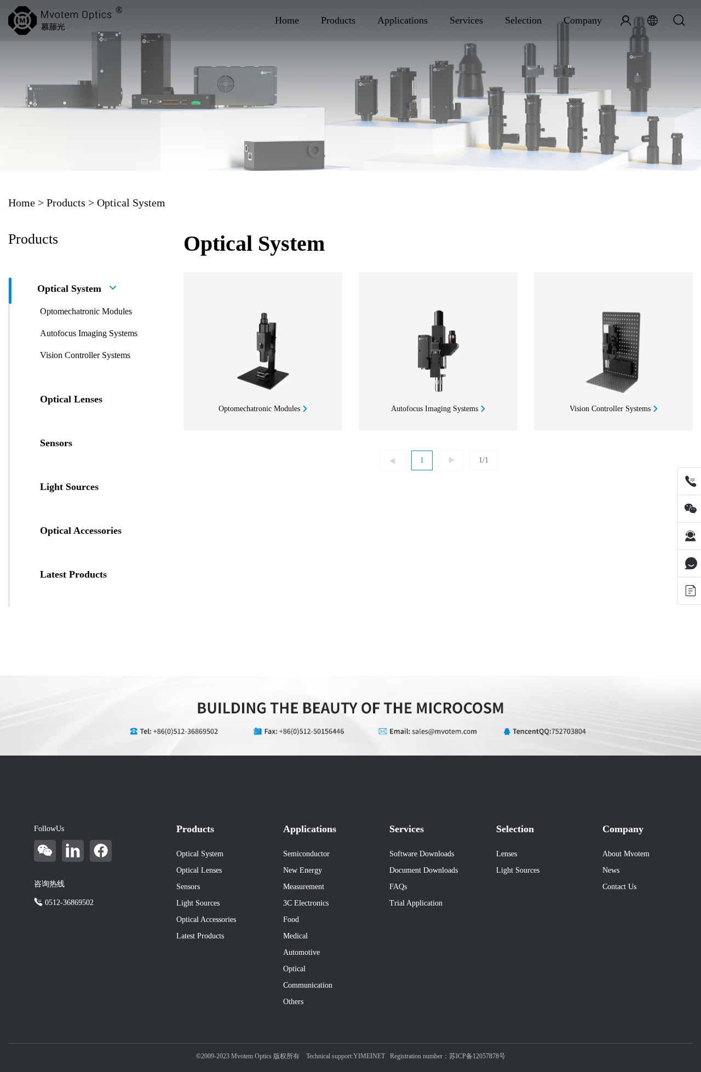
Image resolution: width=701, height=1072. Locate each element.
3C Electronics (306, 903)
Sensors (56, 442)
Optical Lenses (71, 399)
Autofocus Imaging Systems (88, 333)
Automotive (301, 952)
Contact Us (619, 887)
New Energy (302, 870)
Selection (523, 20)
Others (293, 1002)
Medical (295, 936)
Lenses (506, 854)
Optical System (131, 203)
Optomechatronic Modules (86, 311)
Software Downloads (421, 854)
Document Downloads (423, 870)
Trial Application (416, 903)
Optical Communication (307, 977)
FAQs (398, 887)
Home (287, 20)
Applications (402, 20)
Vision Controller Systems (85, 355)
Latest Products (73, 574)
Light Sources (69, 486)
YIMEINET (369, 1056)
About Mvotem (626, 854)
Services (466, 20)
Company (583, 20)
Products (338, 20)
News (610, 870)
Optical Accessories (81, 530)
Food (291, 919)
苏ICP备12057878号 (477, 1056)
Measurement (303, 887)
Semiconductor (306, 854)
